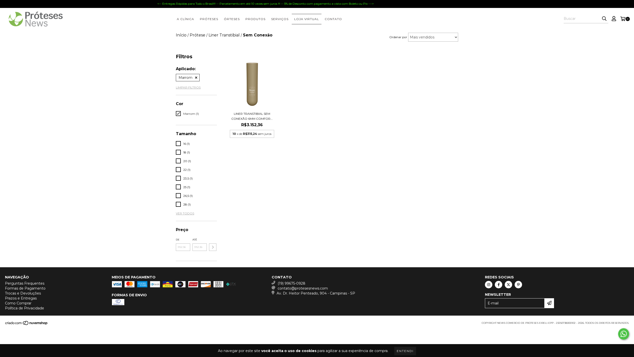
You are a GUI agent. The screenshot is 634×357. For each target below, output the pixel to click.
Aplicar (212, 247)
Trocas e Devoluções (23, 293)
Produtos (255, 19)
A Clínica (185, 19)
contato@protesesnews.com (303, 288)
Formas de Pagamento (25, 288)
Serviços (280, 19)
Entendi (405, 351)
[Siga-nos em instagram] (488, 284)
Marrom (185, 77)
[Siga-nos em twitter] (508, 284)
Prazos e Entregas (21, 298)
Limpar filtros (188, 87)
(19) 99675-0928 (291, 283)
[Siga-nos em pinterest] (518, 284)
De (178, 239)
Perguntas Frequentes (24, 283)
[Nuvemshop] (26, 324)
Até (194, 239)
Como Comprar (18, 303)
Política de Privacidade (24, 308)
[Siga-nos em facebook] (498, 284)
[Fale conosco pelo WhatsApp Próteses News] (623, 334)
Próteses (209, 19)
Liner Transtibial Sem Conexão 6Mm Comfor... (252, 116)
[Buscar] (604, 18)
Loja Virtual (306, 19)
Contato (333, 19)
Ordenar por (398, 37)
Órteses (232, 19)
